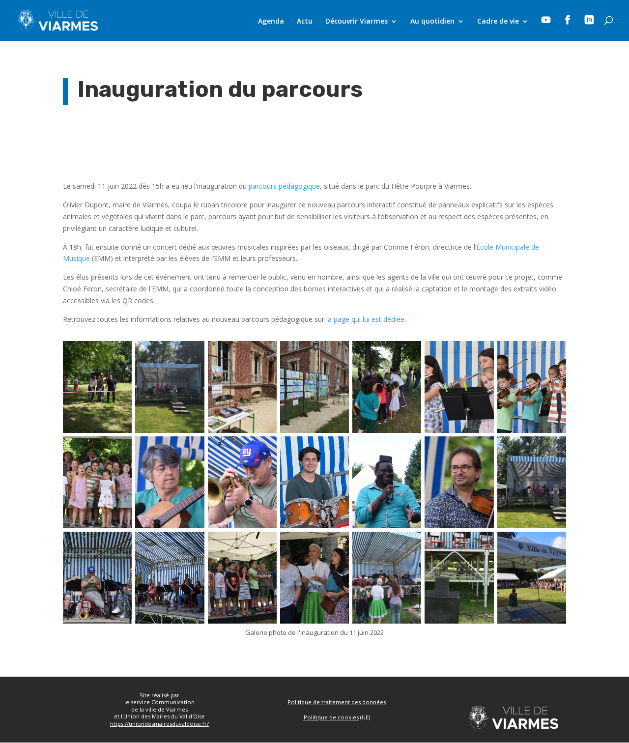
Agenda (271, 22)
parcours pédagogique (284, 186)
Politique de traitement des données (336, 702)
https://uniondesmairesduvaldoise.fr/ (159, 723)
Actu (305, 22)
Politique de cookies (331, 717)
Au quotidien (432, 22)
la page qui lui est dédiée (365, 319)
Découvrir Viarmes (356, 22)
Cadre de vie (498, 22)
